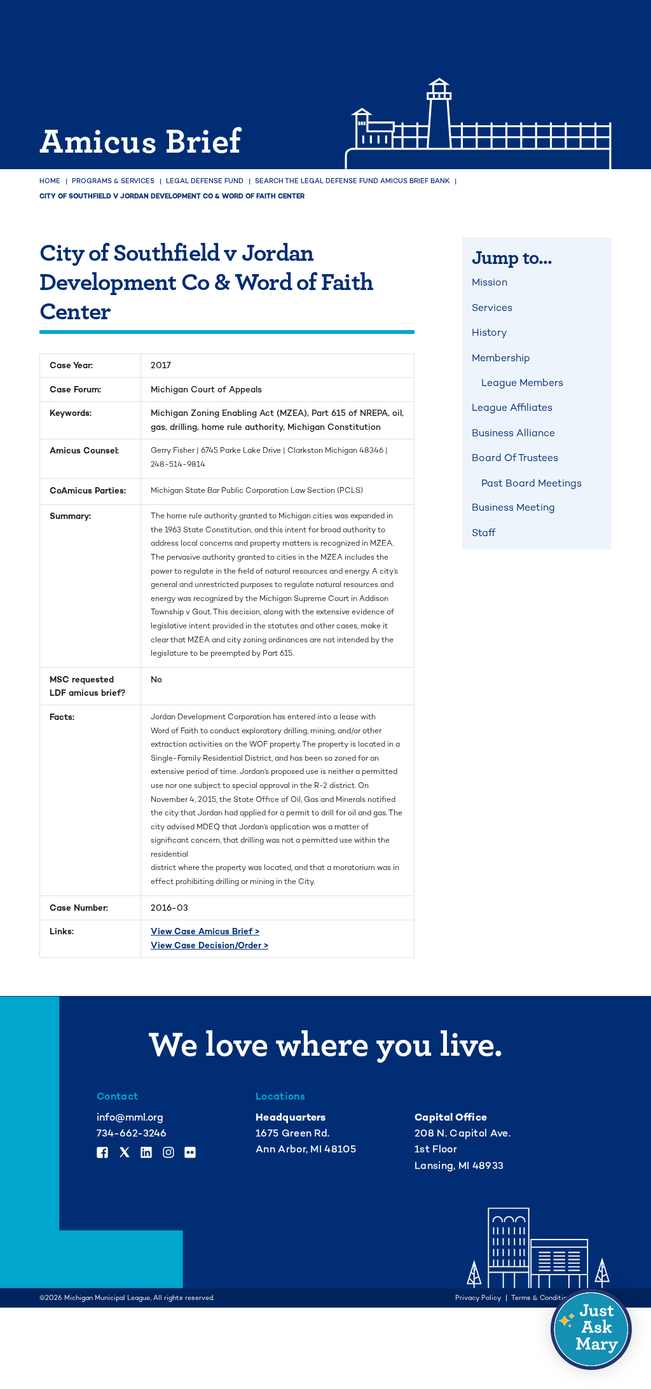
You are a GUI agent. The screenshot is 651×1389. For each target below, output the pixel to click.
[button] (591, 1329)
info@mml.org (130, 1117)
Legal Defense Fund (204, 181)
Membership (501, 358)
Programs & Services (113, 181)
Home (49, 181)
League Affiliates (512, 407)
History (489, 332)
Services (492, 307)
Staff (483, 533)
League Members (522, 383)
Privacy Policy (478, 1298)
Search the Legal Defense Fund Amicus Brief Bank (352, 181)
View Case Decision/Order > (209, 945)
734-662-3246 (132, 1133)
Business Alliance (513, 433)
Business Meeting (513, 507)
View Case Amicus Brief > (205, 931)
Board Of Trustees (515, 458)
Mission (489, 282)
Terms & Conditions (543, 1298)
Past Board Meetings (531, 483)
